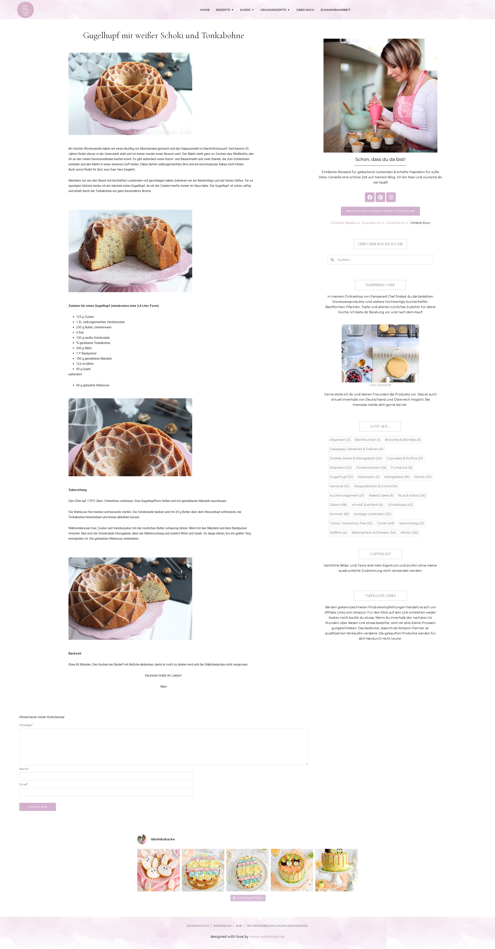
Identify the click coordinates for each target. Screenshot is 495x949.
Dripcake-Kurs (373, 223)
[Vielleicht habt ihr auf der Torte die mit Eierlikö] (292, 870)
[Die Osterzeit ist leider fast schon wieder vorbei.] (203, 870)
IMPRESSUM (222, 926)
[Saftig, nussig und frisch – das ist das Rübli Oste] (247, 870)
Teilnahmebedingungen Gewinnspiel (277, 926)
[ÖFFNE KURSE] (252, 9)
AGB (239, 926)
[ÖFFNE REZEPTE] (232, 9)
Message (26, 725)
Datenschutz (198, 926)
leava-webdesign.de (267, 936)
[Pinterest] (380, 197)
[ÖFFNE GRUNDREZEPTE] (288, 9)
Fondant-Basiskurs (345, 223)
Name (24, 769)
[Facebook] (370, 197)
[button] (380, 244)
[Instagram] (391, 197)
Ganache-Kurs (397, 223)
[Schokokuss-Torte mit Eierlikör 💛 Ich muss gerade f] (336, 870)
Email (23, 784)
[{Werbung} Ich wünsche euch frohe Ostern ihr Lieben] (158, 870)
